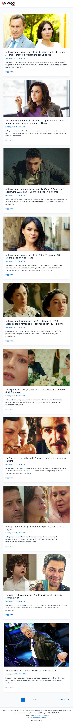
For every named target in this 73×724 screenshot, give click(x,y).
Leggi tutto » (9, 72)
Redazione (36, 717)
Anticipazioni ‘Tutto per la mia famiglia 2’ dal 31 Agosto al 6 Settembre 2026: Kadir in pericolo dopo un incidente (34, 190)
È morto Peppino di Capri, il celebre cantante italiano (31, 670)
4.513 (35, 699)
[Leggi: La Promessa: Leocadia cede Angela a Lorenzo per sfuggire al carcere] (36, 435)
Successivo (64, 699)
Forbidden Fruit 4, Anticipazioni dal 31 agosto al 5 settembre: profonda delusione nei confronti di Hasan (36, 122)
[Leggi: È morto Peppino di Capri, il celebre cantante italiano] (36, 644)
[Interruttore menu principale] (69, 4)
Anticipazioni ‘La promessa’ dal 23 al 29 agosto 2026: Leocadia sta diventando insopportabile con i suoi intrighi (34, 322)
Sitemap (43, 717)
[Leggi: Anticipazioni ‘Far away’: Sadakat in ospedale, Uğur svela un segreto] (36, 504)
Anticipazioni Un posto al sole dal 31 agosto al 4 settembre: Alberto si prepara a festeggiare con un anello (35, 53)
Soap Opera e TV (11, 58)
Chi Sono (29, 717)
